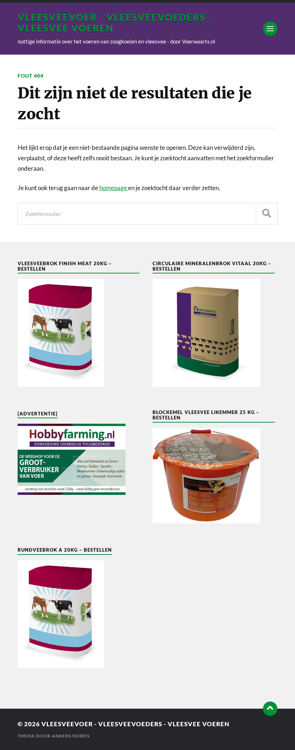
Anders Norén (71, 736)
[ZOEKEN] (266, 214)
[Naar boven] (270, 708)
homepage (113, 188)
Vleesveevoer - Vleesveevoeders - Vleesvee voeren (135, 724)
